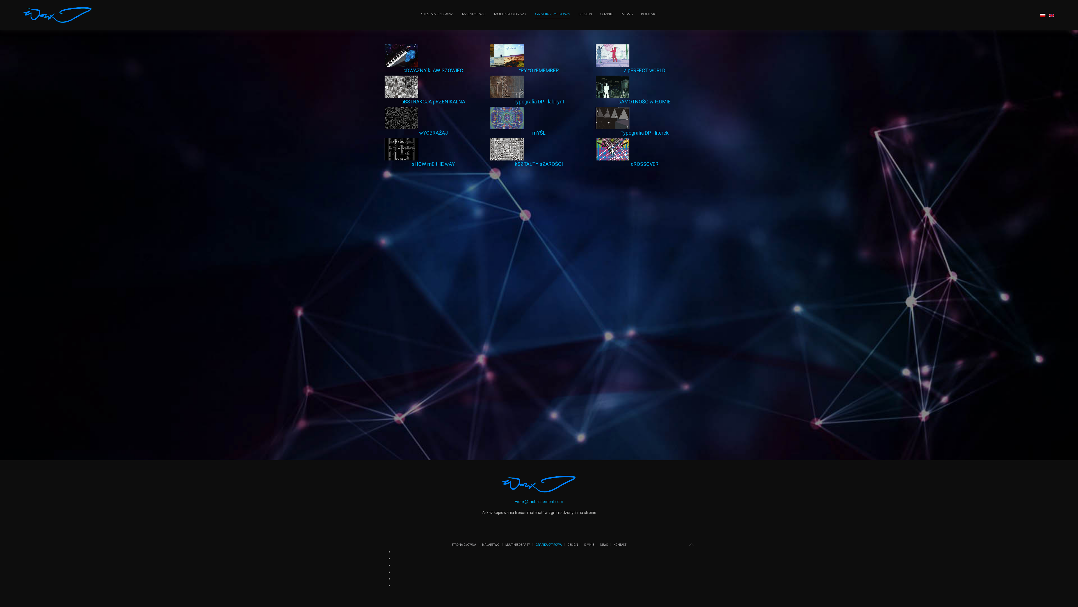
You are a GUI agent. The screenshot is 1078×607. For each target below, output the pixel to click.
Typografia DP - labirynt (538, 102)
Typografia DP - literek (644, 133)
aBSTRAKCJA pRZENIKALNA (433, 102)
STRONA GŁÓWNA (437, 14)
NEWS (627, 14)
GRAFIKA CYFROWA (552, 14)
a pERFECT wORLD (644, 70)
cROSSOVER (645, 164)
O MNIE (606, 14)
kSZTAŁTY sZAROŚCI (539, 164)
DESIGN (585, 14)
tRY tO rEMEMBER (539, 70)
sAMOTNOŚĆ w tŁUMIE (644, 102)
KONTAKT (649, 14)
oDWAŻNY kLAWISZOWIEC (433, 70)
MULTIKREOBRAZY (510, 14)
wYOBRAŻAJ (433, 133)
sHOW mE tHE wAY (433, 164)
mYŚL (538, 133)
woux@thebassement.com (539, 501)
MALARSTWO (474, 14)
